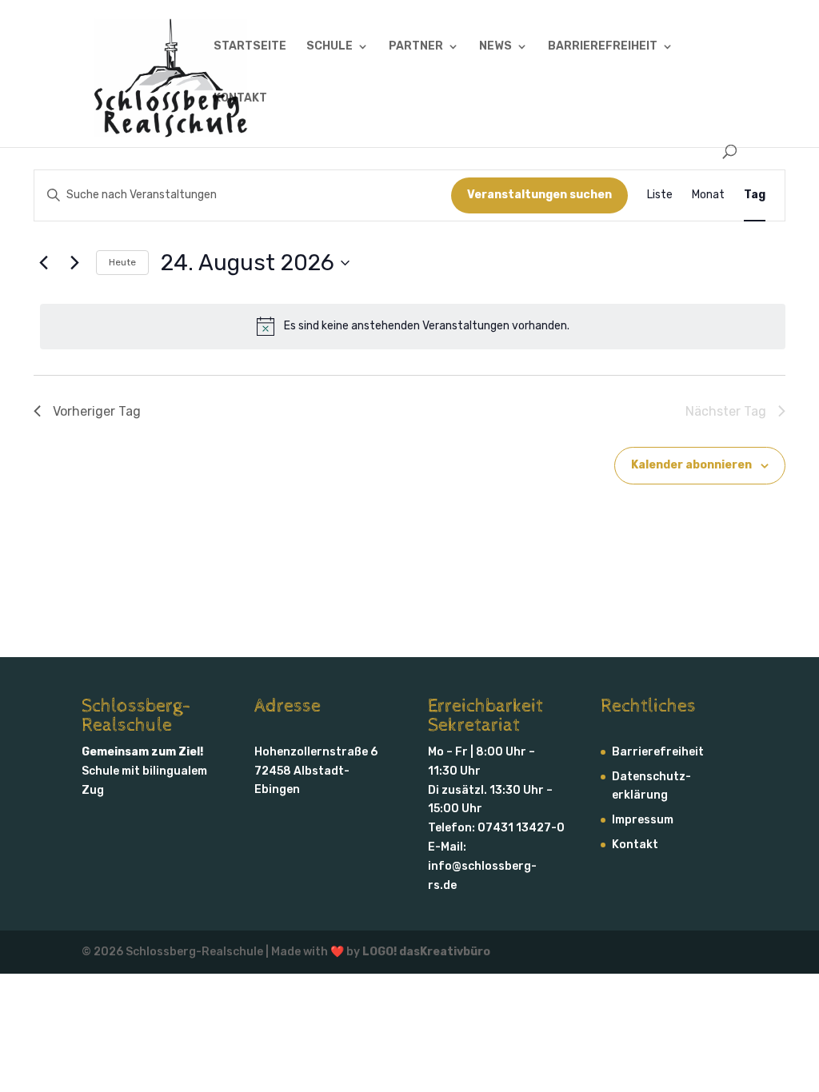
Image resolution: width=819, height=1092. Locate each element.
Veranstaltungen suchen (539, 194)
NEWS (495, 47)
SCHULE (329, 47)
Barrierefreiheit (658, 752)
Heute (122, 262)
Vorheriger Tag (97, 411)
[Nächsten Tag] (74, 263)
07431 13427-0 (521, 828)
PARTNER (416, 47)
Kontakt (635, 844)
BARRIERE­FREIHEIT (602, 47)
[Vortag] (43, 263)
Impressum (642, 820)
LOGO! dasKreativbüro (426, 951)
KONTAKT (240, 99)
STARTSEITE (250, 47)
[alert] (412, 326)
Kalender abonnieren (691, 465)
